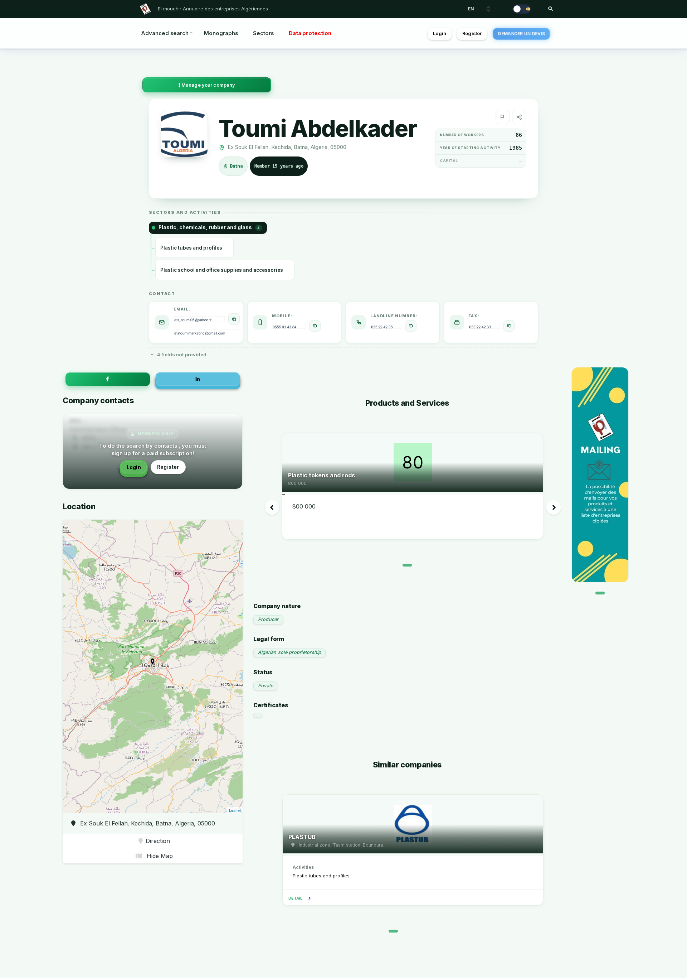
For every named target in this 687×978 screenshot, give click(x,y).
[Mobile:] (315, 326)
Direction (158, 840)
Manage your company (207, 85)
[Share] (519, 117)
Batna (236, 166)
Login (439, 33)
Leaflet (235, 810)
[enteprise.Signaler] (503, 117)
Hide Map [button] (159, 855)
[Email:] (234, 319)
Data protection (310, 33)
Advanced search (165, 33)
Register (472, 33)
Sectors (263, 33)
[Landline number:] (410, 326)
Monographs (221, 33)
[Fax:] (509, 326)
